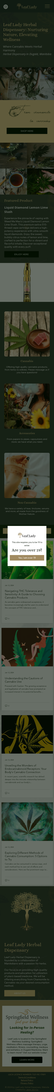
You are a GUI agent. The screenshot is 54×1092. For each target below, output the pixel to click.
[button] (27, 558)
